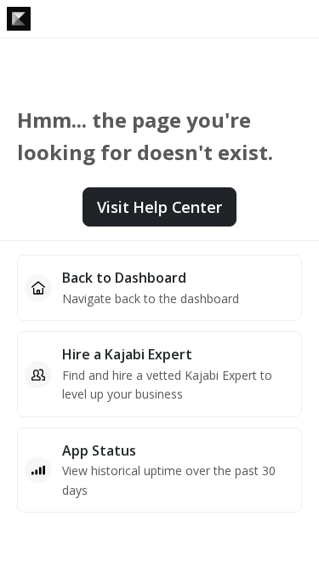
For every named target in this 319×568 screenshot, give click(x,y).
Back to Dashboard (124, 277)
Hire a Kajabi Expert (127, 354)
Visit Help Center (159, 207)
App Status (99, 450)
